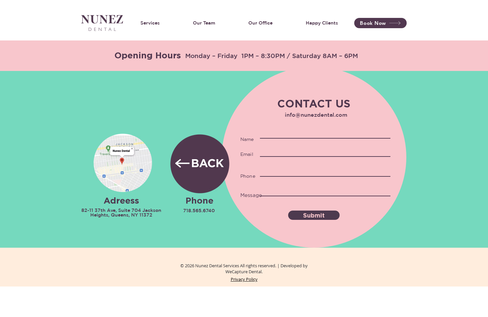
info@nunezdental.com (316, 115)
